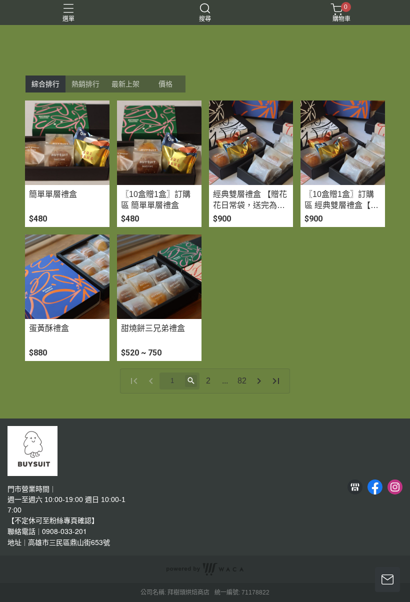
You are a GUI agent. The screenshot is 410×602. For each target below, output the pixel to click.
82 (242, 380)
